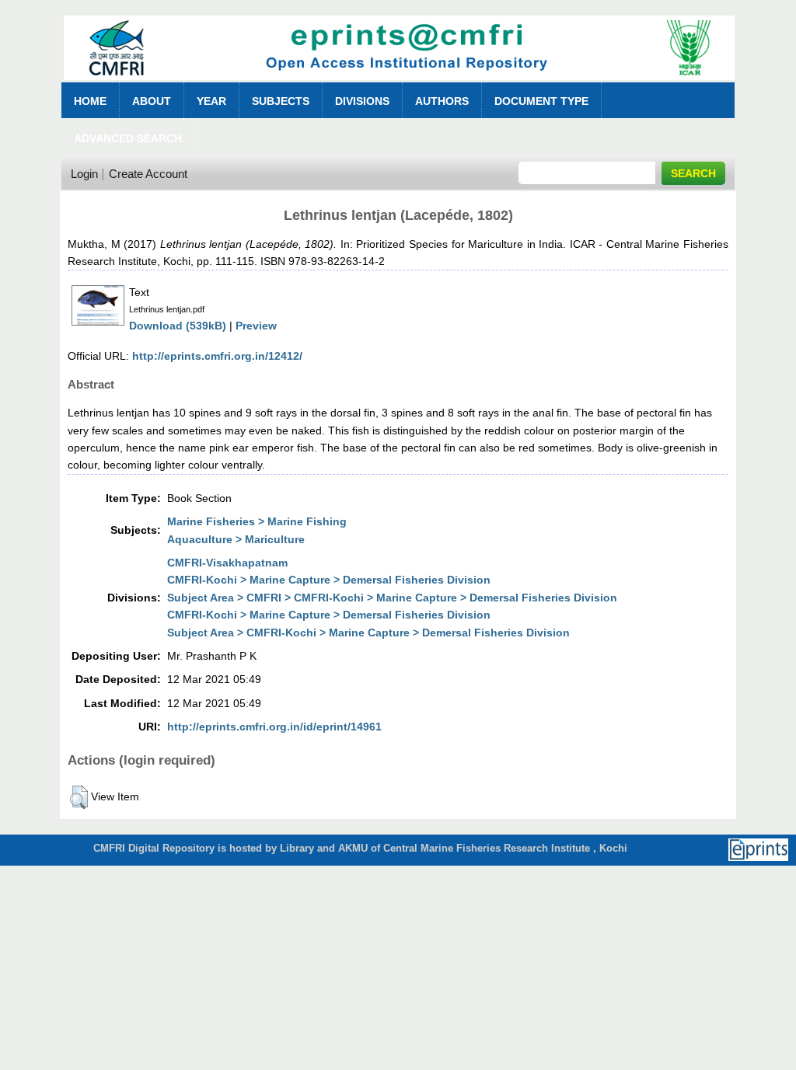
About (151, 101)
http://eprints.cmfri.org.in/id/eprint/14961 (274, 726)
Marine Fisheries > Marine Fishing (257, 521)
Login (84, 173)
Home (90, 101)
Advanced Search (128, 138)
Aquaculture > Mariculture (236, 539)
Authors (442, 101)
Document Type (541, 101)
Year (211, 101)
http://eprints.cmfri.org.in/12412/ (217, 356)
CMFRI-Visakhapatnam (227, 562)
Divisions (362, 101)
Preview (256, 325)
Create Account (148, 173)
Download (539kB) (177, 325)
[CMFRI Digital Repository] (399, 84)
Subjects (280, 101)
